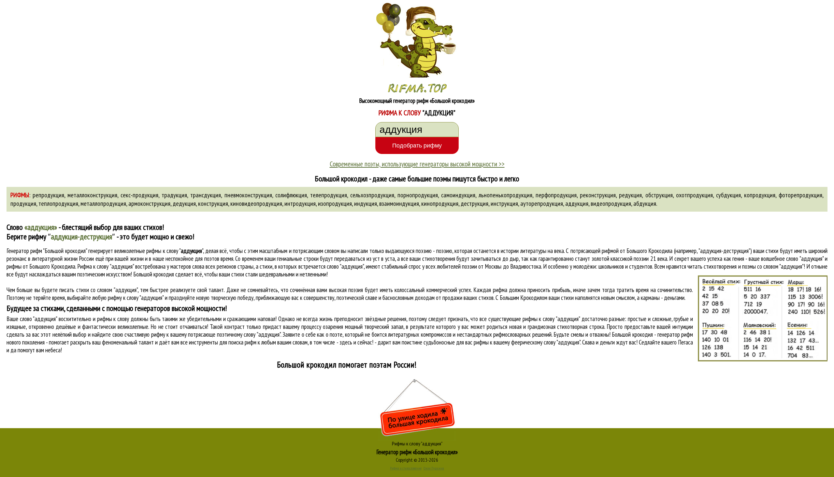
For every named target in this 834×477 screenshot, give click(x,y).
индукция (365, 203)
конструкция (213, 203)
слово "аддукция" (345, 266)
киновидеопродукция (256, 203)
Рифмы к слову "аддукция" (417, 443)
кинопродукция (439, 203)
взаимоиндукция (399, 203)
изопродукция (335, 203)
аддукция (576, 203)
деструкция (474, 203)
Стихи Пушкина (434, 468)
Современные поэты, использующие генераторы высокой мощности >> (417, 163)
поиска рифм (242, 342)
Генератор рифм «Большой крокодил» (417, 452)
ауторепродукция (541, 203)
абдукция (644, 203)
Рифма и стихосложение (406, 468)
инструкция (504, 203)
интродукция (300, 203)
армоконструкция (149, 203)
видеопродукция (611, 203)
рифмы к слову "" (174, 251)
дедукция (184, 203)
